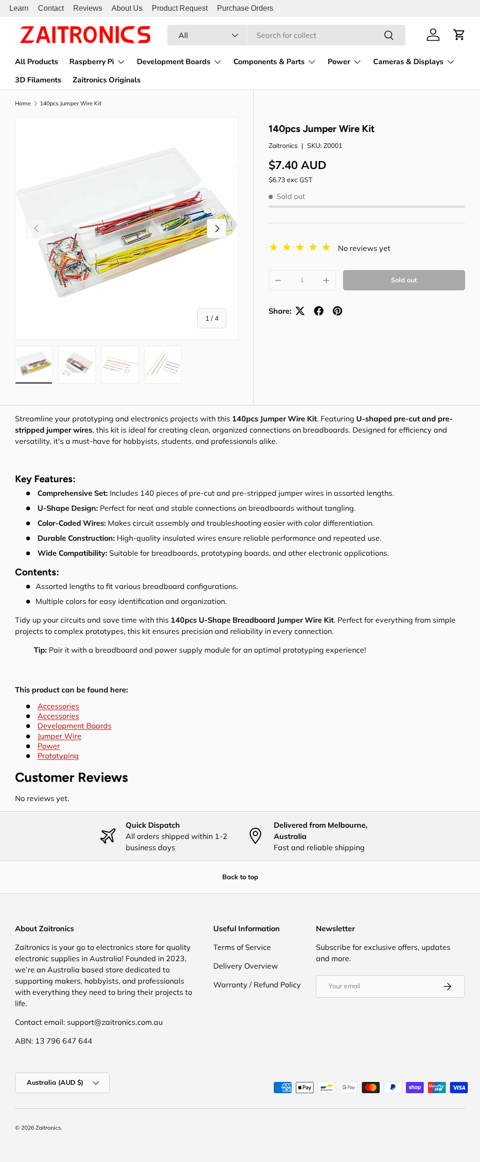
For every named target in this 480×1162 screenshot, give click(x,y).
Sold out (404, 280)
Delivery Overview (245, 966)
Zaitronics (283, 145)
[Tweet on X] (300, 311)
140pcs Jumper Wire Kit (70, 103)
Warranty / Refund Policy (257, 984)
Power (49, 745)
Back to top (240, 877)
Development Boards (75, 725)
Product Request (180, 8)
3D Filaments (38, 80)
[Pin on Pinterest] (337, 311)
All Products (36, 62)
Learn (19, 8)
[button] (459, 34)
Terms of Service (242, 947)
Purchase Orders (245, 8)
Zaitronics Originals (107, 80)
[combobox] (286, 35)
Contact (51, 8)
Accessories (58, 706)
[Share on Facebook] (318, 311)
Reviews (87, 8)
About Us (127, 8)
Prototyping (58, 755)
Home (23, 103)
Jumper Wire (60, 736)
